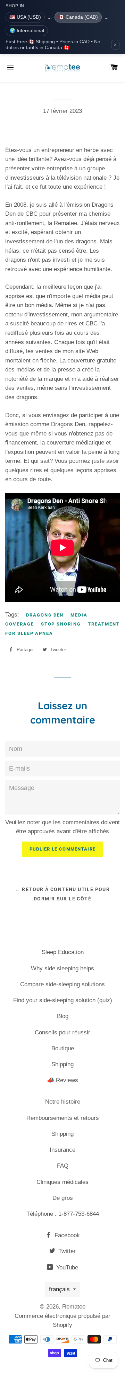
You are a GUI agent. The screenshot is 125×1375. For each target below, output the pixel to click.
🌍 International (26, 30)
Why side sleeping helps (62, 968)
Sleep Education (63, 952)
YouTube (66, 1267)
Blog (62, 1016)
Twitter (66, 1251)
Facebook (66, 1235)
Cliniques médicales (62, 1182)
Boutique (62, 1048)
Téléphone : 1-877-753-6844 (62, 1214)
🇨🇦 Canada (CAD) (78, 17)
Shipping (62, 1064)
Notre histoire (62, 1101)
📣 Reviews (62, 1080)
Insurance (62, 1150)
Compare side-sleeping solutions (62, 984)
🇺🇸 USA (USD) (25, 17)
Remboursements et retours (62, 1118)
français (59, 1289)
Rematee (73, 1306)
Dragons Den (45, 615)
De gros (62, 1198)
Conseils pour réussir (62, 1032)
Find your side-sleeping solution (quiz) (62, 1000)
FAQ (62, 1165)
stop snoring (61, 624)
